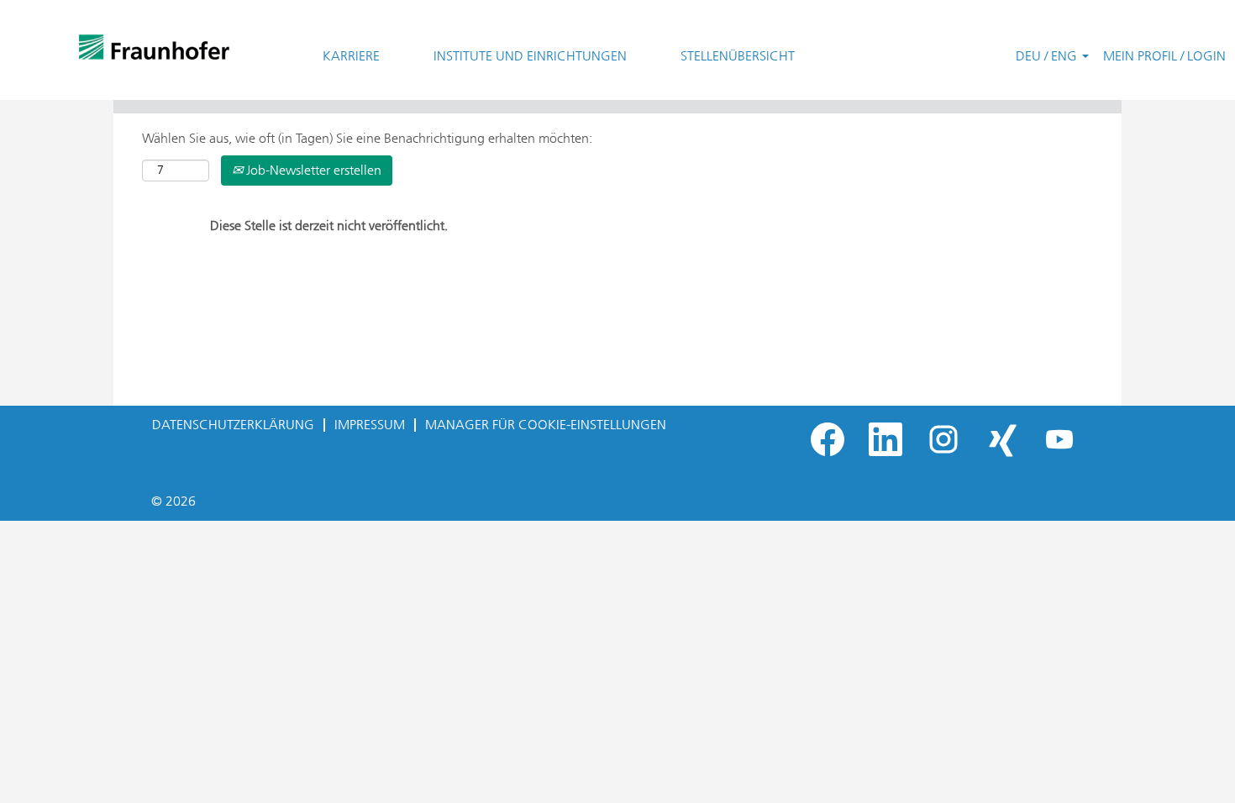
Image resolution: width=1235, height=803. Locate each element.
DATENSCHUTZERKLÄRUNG (233, 425)
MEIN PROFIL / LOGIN (1164, 56)
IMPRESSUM (369, 425)
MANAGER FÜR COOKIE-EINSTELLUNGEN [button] (545, 425)
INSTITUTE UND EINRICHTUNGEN (530, 56)
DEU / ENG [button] (1048, 56)
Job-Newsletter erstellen (312, 170)
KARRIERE (351, 56)
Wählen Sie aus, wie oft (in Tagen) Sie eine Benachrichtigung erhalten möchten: (367, 138)
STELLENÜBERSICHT (738, 56)
